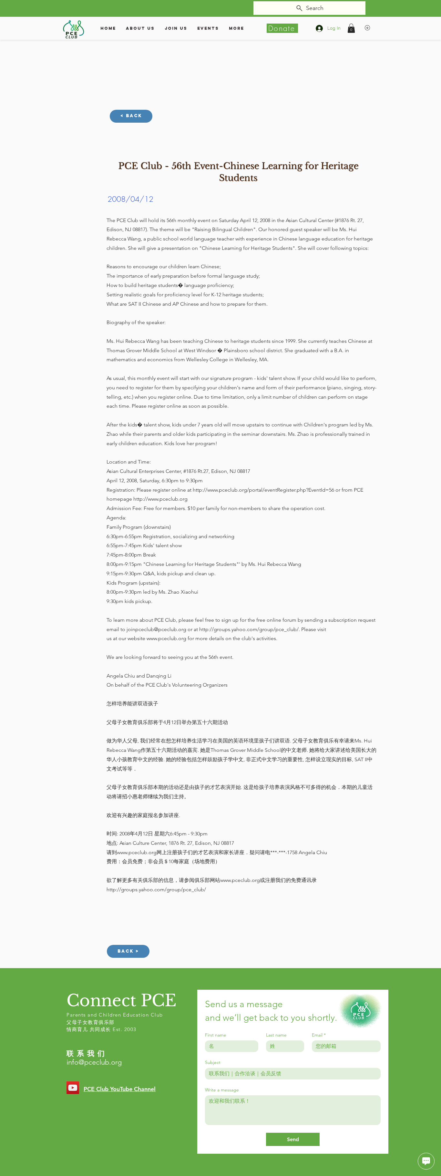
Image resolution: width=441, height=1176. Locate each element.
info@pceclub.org (94, 1062)
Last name (276, 1035)
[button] (351, 28)
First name (215, 1035)
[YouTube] (73, 1087)
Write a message (222, 1090)
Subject (213, 1062)
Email (319, 1035)
